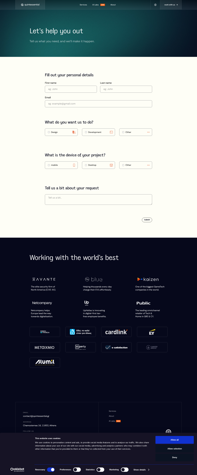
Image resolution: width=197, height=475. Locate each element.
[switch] (77, 469)
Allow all (175, 440)
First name (50, 82)
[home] (30, 5)
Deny (174, 457)
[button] (155, 5)
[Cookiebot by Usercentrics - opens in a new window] (17, 470)
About (113, 4)
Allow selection (175, 449)
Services (83, 4)
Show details (139, 470)
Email (48, 97)
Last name (106, 82)
